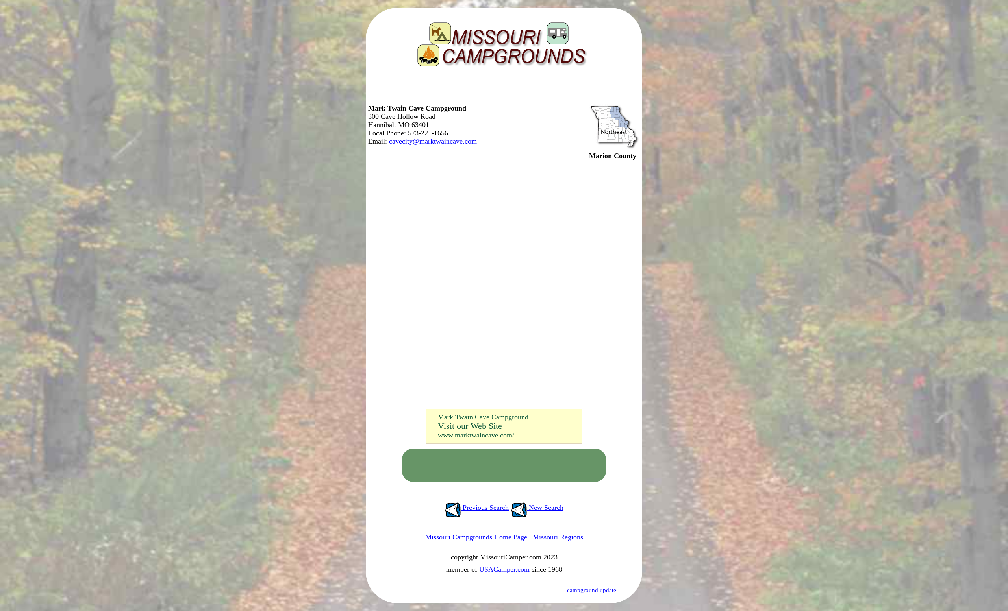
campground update (591, 590)
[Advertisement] (502, 88)
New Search (545, 507)
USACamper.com (504, 569)
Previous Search (485, 507)
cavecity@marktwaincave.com (433, 141)
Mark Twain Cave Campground (483, 417)
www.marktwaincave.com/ (476, 435)
